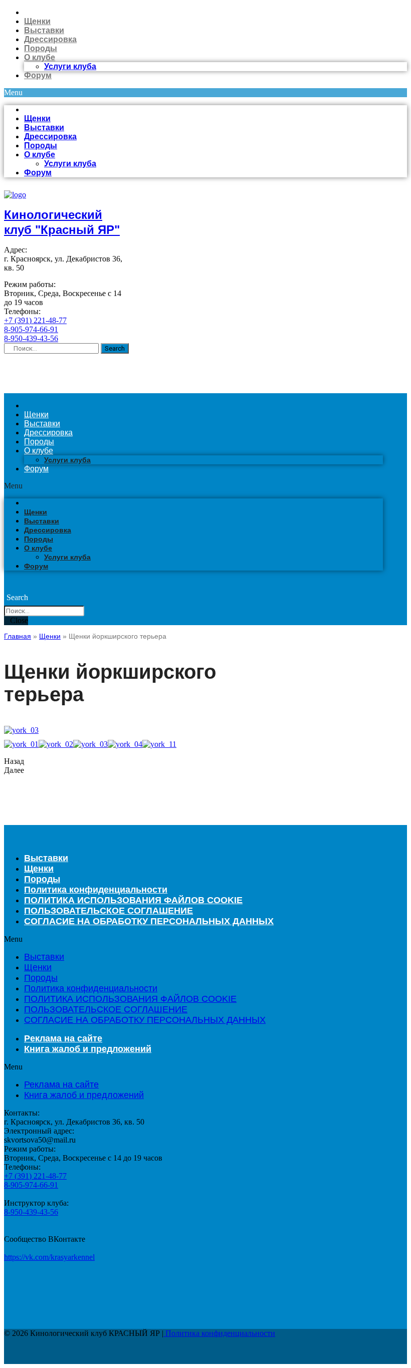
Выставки (44, 30)
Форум (38, 75)
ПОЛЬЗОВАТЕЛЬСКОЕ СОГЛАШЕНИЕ (105, 1009)
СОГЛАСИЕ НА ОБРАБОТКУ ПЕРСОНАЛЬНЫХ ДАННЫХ (149, 921)
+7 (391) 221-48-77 (35, 320)
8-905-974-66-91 (31, 329)
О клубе (39, 57)
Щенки (37, 21)
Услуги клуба (70, 66)
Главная (17, 636)
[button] (205, 92)
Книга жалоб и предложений (87, 1049)
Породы (40, 48)
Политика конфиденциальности (90, 988)
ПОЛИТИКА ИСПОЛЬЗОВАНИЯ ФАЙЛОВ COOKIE (130, 999)
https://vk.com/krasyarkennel (49, 1257)
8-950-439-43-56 (31, 338)
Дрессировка (50, 39)
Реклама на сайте (61, 1084)
